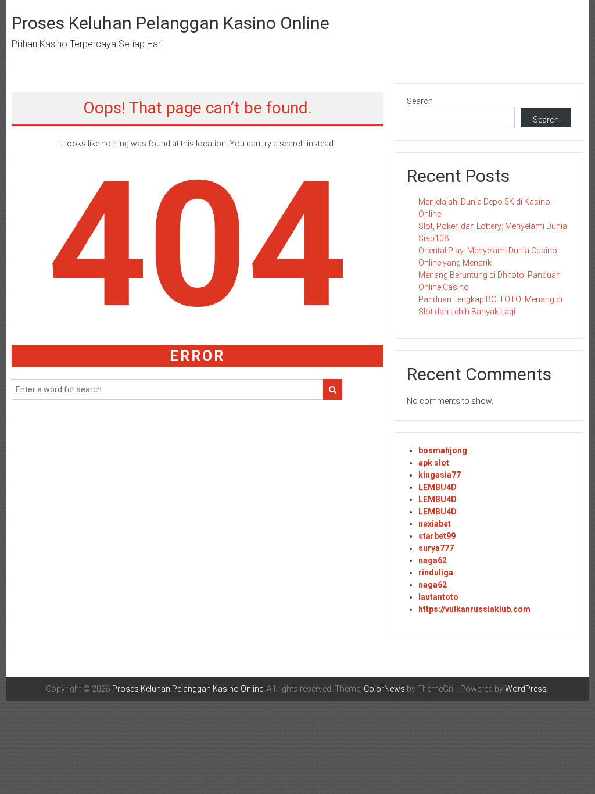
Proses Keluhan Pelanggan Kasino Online (170, 23)
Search (420, 101)
